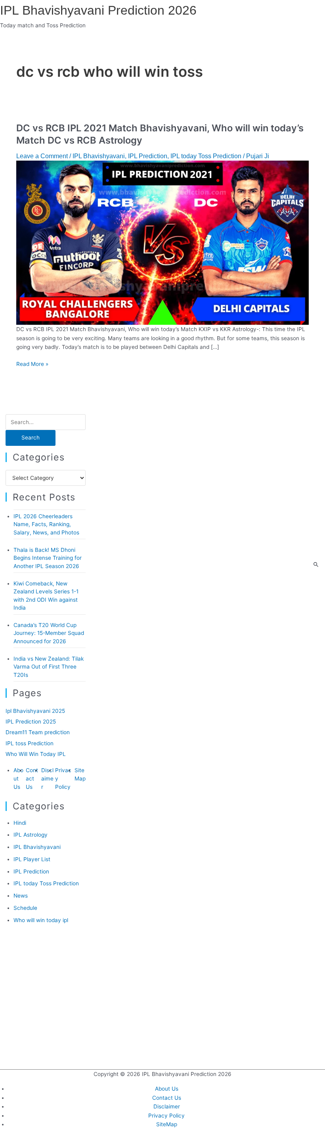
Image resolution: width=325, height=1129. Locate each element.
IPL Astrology (30, 835)
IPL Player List (31, 859)
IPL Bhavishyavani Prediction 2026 (98, 10)
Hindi (19, 823)
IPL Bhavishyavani (99, 156)
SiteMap (166, 1124)
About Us (18, 778)
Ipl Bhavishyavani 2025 (35, 711)
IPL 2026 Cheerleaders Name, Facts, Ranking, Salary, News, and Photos (46, 524)
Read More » (32, 364)
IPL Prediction (147, 156)
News (20, 895)
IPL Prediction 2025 (31, 721)
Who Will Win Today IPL (36, 754)
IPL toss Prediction (30, 743)
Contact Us (32, 778)
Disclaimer (47, 778)
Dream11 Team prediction (38, 732)
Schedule (25, 908)
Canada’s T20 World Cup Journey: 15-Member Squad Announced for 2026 (48, 633)
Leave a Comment (42, 156)
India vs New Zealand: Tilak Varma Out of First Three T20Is (48, 666)
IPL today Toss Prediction (205, 156)
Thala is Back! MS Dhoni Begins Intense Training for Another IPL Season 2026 (47, 558)
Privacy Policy (166, 1115)
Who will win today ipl (40, 920)
